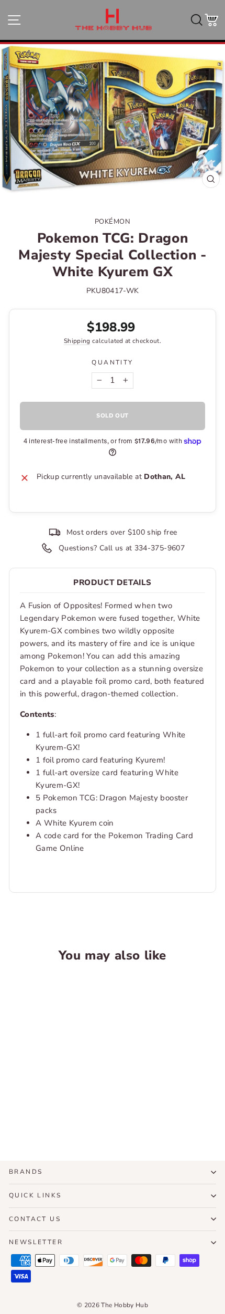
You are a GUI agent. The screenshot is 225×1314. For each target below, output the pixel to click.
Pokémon (113, 221)
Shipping (77, 341)
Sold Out (48, 1113)
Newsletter (36, 1242)
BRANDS (25, 1171)
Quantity (112, 362)
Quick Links (35, 1195)
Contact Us (35, 1219)
